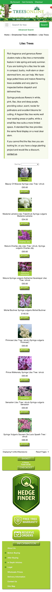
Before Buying (13, 553)
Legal (9, 567)
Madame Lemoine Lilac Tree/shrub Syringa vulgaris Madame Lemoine (25, 215)
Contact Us (12, 582)
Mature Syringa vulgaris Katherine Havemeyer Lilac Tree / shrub (25, 279)
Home (7, 35)
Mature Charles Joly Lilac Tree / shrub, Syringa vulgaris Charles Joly (24, 247)
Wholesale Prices (15, 572)
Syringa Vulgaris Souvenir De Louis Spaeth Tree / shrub (24, 436)
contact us (12, 154)
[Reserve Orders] (26, 535)
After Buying (12, 558)
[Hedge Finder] (26, 493)
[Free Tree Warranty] (26, 521)
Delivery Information (16, 577)
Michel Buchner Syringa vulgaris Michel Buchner (25, 310)
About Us (11, 548)
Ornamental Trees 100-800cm (24, 35)
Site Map (11, 586)
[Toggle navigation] (6, 25)
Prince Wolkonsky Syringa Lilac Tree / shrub (25, 372)
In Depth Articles (14, 563)
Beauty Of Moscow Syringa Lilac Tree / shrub (24, 184)
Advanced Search (26, 30)
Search (44, 25)
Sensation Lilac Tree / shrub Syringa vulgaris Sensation (24, 403)
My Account (15, 2)
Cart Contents (27, 2)
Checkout (39, 2)
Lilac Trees (44, 35)
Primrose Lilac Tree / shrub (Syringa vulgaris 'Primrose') (25, 341)
